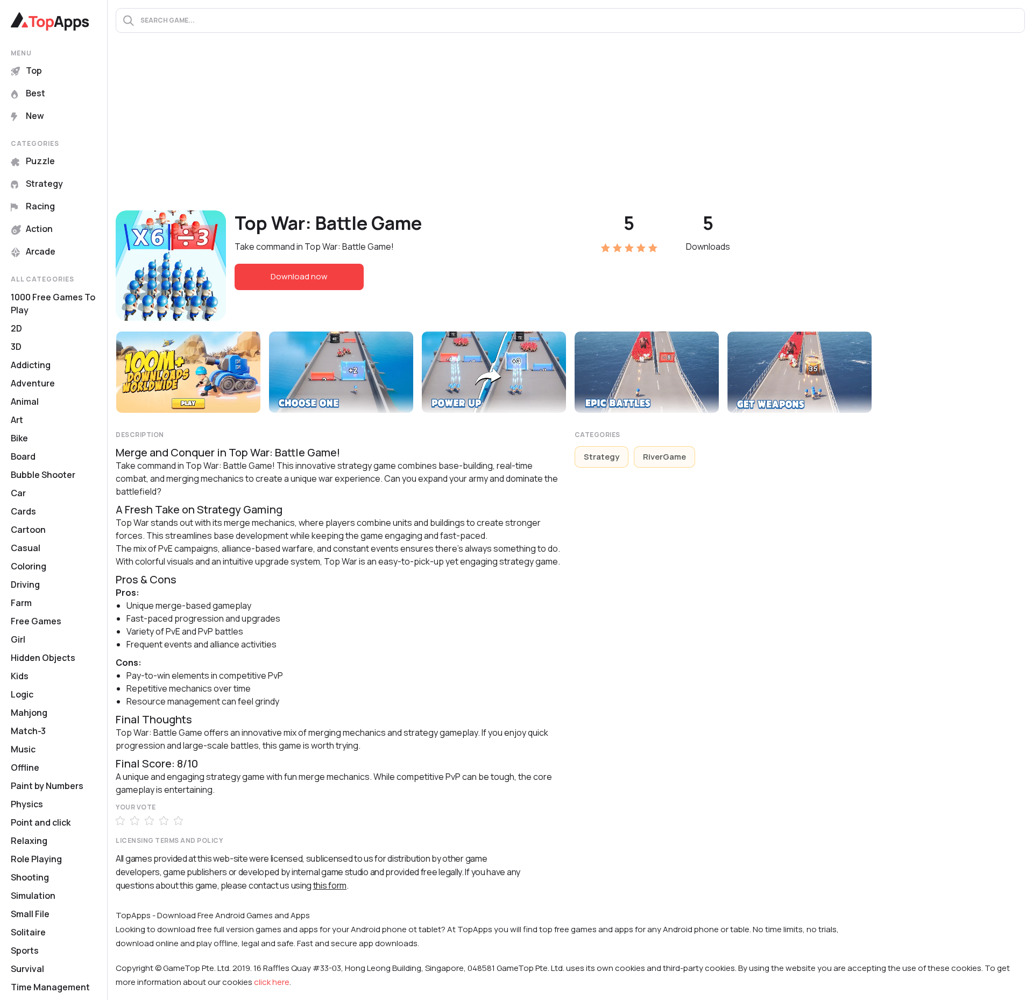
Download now (299, 276)
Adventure (33, 383)
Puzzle (40, 161)
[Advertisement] (570, 129)
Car (18, 493)
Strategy (44, 183)
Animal (25, 401)
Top (34, 70)
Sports (25, 950)
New (35, 116)
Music (23, 749)
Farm (21, 603)
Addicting (31, 365)
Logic (22, 694)
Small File (30, 914)
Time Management (50, 987)
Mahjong (29, 713)
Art (17, 420)
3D (16, 347)
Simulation (33, 896)
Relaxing (29, 841)
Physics (27, 804)
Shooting (30, 877)
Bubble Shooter (43, 475)
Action (39, 229)
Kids (20, 676)
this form (329, 885)
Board (23, 456)
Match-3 (28, 731)
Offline (25, 767)
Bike (19, 438)
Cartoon (28, 530)
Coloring (28, 566)
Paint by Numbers (47, 786)
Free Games (36, 621)
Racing (40, 206)
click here (271, 982)
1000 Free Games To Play (53, 303)
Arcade (40, 251)
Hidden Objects (43, 658)
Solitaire (28, 932)
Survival (27, 969)
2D (16, 328)
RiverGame (664, 456)
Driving (25, 584)
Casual (25, 548)
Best (35, 93)
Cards (23, 511)
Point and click (40, 822)
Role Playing (36, 859)
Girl (18, 639)
